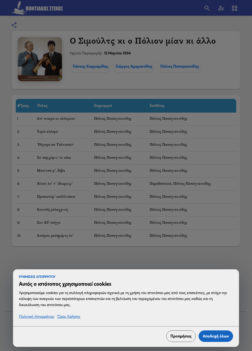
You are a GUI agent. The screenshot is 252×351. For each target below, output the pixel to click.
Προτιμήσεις (181, 336)
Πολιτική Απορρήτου (36, 317)
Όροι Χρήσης (68, 317)
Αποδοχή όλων (216, 336)
